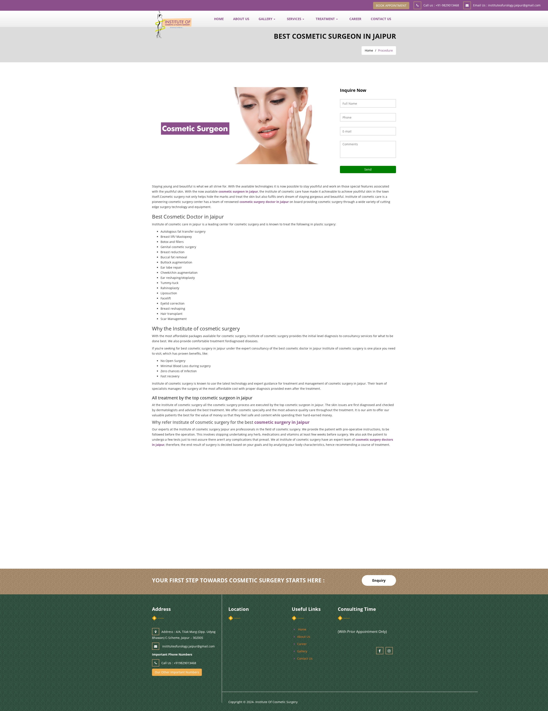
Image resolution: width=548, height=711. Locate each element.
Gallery (302, 651)
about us (303, 637)
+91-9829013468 (441, 5)
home (302, 629)
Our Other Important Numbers (177, 672)
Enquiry (379, 580)
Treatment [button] (326, 19)
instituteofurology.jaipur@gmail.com (507, 5)
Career (355, 19)
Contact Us (381, 19)
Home (369, 50)
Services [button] (294, 19)
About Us (241, 19)
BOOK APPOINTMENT (391, 5)
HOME (219, 19)
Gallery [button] (266, 19)
